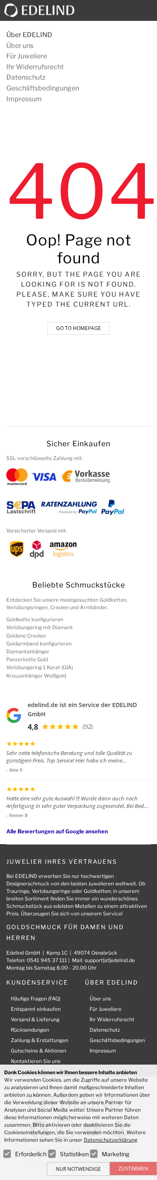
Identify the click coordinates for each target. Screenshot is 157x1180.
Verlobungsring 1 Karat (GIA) (39, 667)
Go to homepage (78, 328)
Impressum (24, 99)
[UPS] (16, 549)
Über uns (19, 46)
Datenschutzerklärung (110, 1140)
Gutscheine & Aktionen (38, 1051)
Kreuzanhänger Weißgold (36, 675)
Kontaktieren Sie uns (35, 1061)
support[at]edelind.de (110, 960)
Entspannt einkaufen (36, 1009)
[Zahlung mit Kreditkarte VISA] (44, 476)
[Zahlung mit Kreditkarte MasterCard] (17, 476)
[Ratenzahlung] (69, 507)
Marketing (115, 1154)
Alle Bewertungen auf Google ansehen (57, 831)
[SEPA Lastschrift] (21, 507)
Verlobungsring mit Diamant (39, 627)
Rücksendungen (30, 1030)
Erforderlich (30, 1154)
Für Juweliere (26, 56)
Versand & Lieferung (35, 1019)
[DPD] (36, 549)
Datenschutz (26, 77)
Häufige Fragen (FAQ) (35, 998)
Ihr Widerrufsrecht (35, 67)
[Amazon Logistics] (63, 549)
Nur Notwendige (78, 1168)
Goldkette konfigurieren (34, 619)
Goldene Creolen (26, 635)
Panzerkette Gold (27, 659)
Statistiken (74, 1154)
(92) (87, 726)
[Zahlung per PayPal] (112, 507)
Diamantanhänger (27, 651)
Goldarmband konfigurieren (39, 643)
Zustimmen (133, 1168)
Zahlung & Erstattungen (39, 1040)
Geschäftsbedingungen (42, 88)
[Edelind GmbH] (42, 10)
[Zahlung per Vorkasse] (85, 476)
